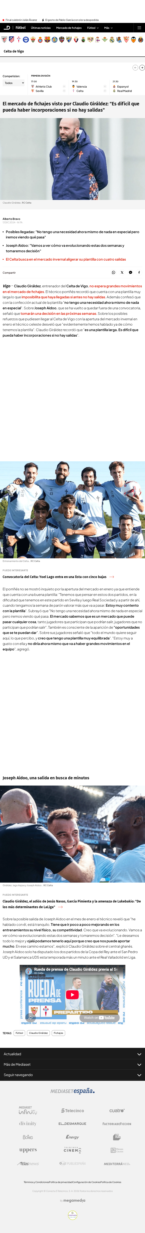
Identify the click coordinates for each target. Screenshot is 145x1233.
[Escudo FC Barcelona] (47, 39)
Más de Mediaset (17, 1064)
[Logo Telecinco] (72, 1110)
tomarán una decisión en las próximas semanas (58, 313)
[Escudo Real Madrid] (112, 39)
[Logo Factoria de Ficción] (117, 1124)
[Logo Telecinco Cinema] (72, 1150)
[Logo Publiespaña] (72, 1163)
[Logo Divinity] (28, 1124)
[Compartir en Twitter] (122, 272)
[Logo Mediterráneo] (117, 1163)
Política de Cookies (110, 1182)
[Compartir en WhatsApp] (113, 272)
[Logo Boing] (28, 1137)
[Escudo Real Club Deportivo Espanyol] (40, 39)
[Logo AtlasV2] (28, 1163)
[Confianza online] (72, 1219)
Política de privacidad (60, 1182)
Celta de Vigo (14, 51)
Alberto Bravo (11, 218)
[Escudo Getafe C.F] (54, 39)
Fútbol (20, 27)
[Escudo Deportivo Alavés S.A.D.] (26, 39)
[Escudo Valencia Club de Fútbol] (133, 39)
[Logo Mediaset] (72, 1093)
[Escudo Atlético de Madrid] (11, 39)
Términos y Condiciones (36, 1182)
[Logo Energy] (72, 1137)
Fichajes (58, 1033)
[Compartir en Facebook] (139, 272)
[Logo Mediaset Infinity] (28, 1110)
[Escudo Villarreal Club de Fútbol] (140, 39)
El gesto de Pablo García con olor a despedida (72, 20)
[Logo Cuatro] (117, 1110)
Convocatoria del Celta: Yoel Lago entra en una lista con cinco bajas (54, 577)
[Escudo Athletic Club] (4, 39)
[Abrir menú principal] (139, 28)
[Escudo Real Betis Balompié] (105, 39)
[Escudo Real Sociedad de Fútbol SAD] (119, 39)
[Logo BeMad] (117, 1137)
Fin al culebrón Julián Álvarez (21, 20)
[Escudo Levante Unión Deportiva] (62, 39)
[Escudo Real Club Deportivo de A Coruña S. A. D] (97, 39)
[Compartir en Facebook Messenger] (130, 272)
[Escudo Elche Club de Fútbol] (33, 39)
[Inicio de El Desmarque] (7, 28)
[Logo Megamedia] (74, 1200)
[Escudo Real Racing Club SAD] (83, 39)
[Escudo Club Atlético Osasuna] (76, 39)
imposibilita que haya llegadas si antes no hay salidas (63, 297)
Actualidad (12, 1054)
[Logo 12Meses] (117, 1150)
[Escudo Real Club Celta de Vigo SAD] (18, 39)
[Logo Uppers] (28, 1150)
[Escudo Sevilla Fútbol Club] (126, 39)
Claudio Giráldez (38, 1033)
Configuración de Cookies (86, 1182)
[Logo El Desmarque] (72, 1124)
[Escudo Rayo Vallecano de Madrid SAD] (90, 39)
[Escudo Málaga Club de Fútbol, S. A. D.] (69, 39)
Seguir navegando (18, 1074)
